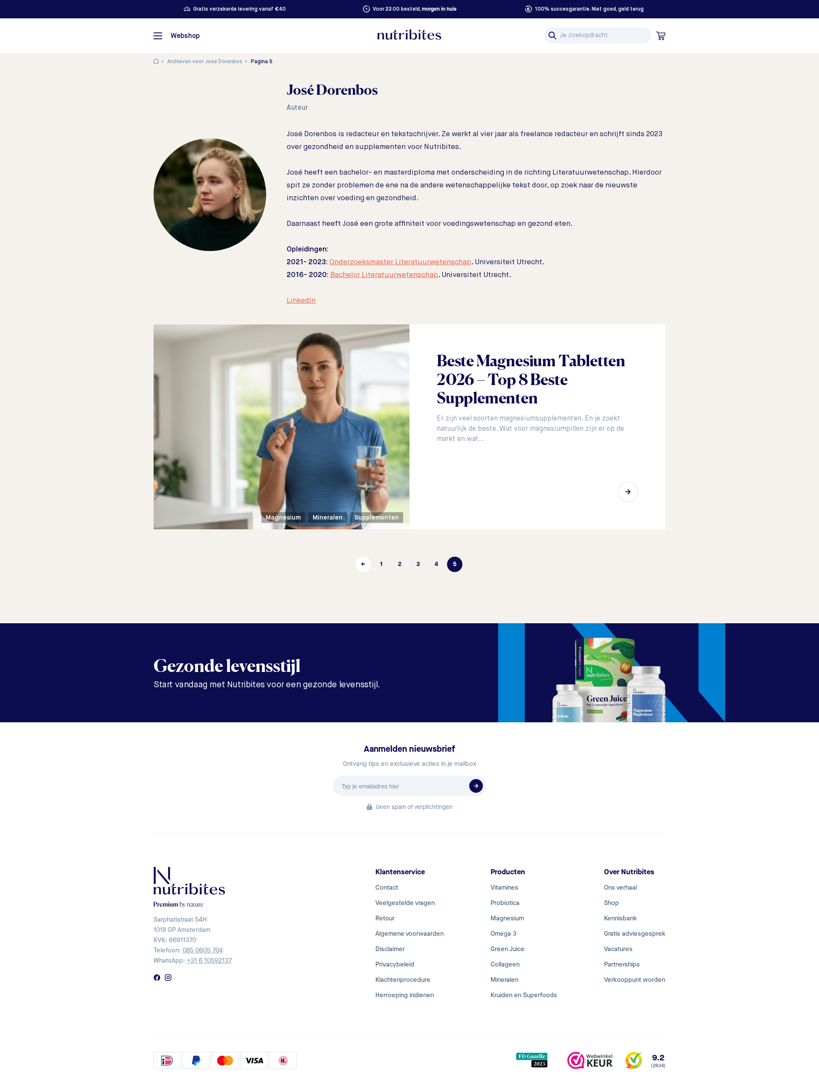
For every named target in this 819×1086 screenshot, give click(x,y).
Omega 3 (504, 933)
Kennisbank (620, 918)
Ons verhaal (620, 887)
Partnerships (622, 964)
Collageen (505, 964)
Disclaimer (390, 949)
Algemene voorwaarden (409, 933)
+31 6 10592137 (209, 960)
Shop (611, 903)
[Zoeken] (552, 35)
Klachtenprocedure (402, 979)
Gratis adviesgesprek (634, 933)
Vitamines (504, 887)
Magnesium (507, 918)
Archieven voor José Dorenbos (204, 61)
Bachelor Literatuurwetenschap (384, 275)
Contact (386, 887)
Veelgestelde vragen (405, 903)
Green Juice (508, 949)
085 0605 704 (203, 950)
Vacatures (618, 949)
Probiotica (505, 903)
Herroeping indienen (404, 995)
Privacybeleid (394, 964)
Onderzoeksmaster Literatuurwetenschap (400, 262)
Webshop (185, 36)
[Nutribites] (409, 34)
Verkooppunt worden (634, 979)
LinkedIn (301, 300)
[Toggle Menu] (158, 36)
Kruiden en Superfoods (524, 995)
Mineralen (504, 979)
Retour (385, 918)
